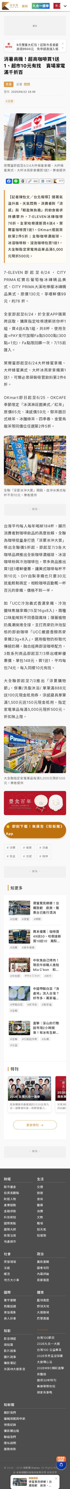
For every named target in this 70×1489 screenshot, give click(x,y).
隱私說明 (10, 1443)
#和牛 (48, 975)
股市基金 (10, 1187)
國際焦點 (10, 1223)
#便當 (25, 919)
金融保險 (10, 1211)
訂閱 (48, 181)
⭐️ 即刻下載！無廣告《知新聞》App (35, 830)
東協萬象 (10, 1312)
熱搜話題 (10, 1306)
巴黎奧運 (43, 1318)
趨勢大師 (10, 1229)
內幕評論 (43, 1274)
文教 (40, 1217)
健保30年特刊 (46, 1380)
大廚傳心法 (44, 1362)
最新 (25, 6)
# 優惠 (27, 847)
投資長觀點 (11, 1193)
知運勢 (41, 1235)
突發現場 (10, 1262)
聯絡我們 (10, 1437)
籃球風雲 (43, 1300)
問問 (27, 84)
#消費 (9, 101)
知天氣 (41, 1229)
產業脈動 (10, 1205)
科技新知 (10, 1217)
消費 (40, 1211)
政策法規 (10, 1235)
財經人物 (10, 1199)
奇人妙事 (10, 1318)
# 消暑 (43, 847)
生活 (8, 84)
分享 (9, 181)
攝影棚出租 (11, 1431)
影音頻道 (10, 1339)
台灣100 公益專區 (49, 1350)
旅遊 (40, 1193)
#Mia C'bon (32, 975)
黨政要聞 (43, 1262)
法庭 (7, 1268)
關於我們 (10, 1412)
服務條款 (10, 1449)
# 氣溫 (11, 856)
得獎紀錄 (10, 1425)
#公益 (13, 1045)
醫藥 (40, 1205)
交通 (40, 1187)
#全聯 (13, 1010)
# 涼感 (27, 856)
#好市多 (32, 1004)
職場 (40, 1223)
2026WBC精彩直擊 (50, 1368)
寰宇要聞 (10, 1300)
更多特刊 (35, 1125)
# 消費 (11, 847)
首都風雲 (43, 1280)
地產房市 (10, 1241)
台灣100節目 (46, 1338)
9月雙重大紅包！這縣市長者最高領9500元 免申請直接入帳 (38, 46)
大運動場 (43, 1312)
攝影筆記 (10, 1363)
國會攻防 (43, 1268)
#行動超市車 (29, 1039)
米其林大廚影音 (14, 1369)
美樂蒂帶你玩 (46, 1386)
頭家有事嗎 (44, 1392)
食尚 (40, 1199)
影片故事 (10, 1351)
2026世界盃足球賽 (50, 1356)
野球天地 (43, 1306)
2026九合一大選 (48, 1344)
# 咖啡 (43, 856)
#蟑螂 (37, 919)
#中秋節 (15, 975)
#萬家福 (47, 1004)
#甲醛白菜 (16, 1004)
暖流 (7, 1274)
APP (61, 180)
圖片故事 (10, 1357)
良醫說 (41, 1374)
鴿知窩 (8, 1345)
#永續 (45, 1039)
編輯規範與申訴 (14, 1419)
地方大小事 (11, 1280)
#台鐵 (13, 919)
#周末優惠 (28, 947)
